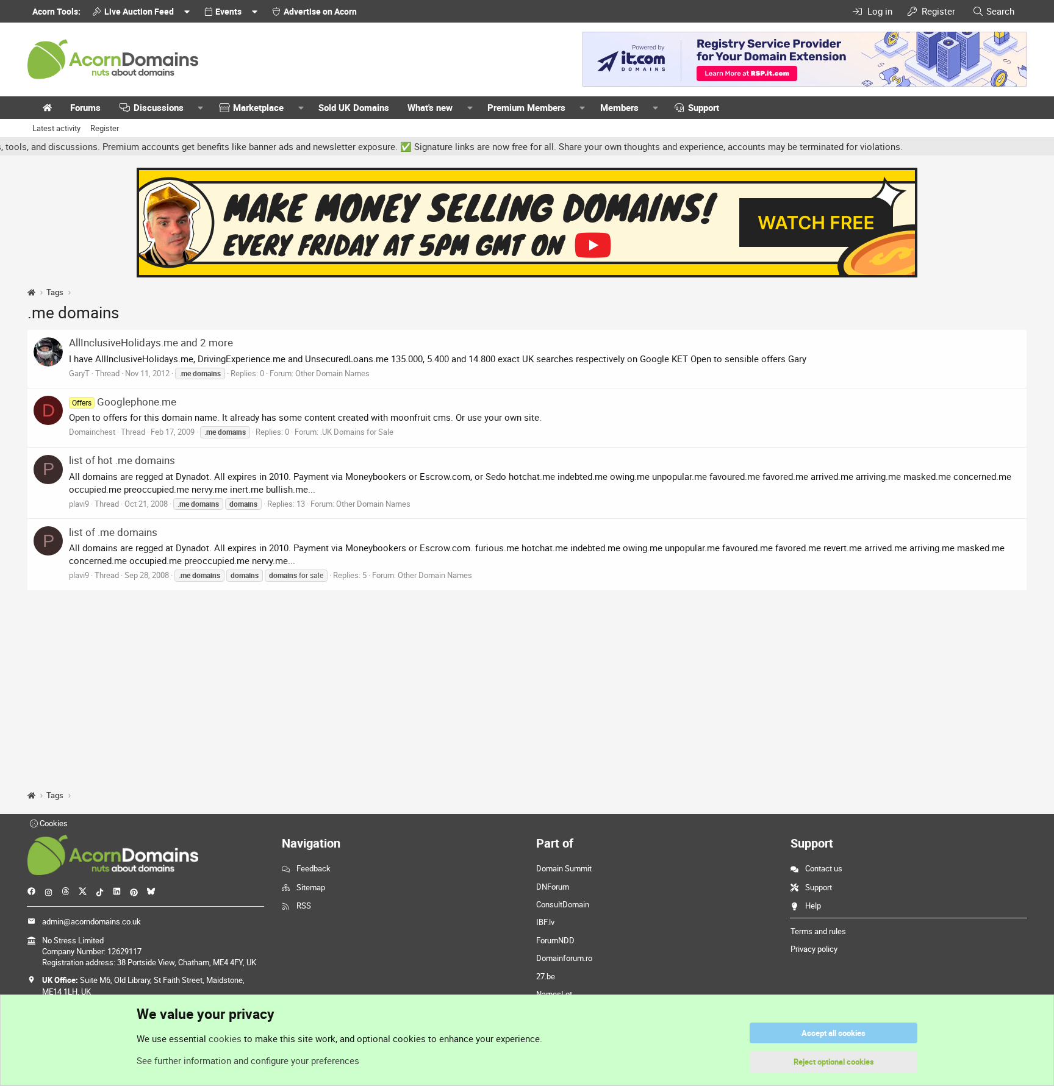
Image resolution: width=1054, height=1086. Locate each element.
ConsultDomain (562, 904)
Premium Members (526, 107)
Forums (85, 107)
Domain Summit (564, 868)
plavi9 (79, 503)
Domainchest (92, 431)
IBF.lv (545, 921)
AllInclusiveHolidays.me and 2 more (151, 342)
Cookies (53, 823)
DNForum (552, 886)
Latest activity (56, 128)
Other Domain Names (332, 373)
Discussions (159, 107)
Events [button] (228, 11)
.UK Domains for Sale (356, 431)
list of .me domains (113, 532)
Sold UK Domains (353, 107)
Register (104, 128)
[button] (200, 107)
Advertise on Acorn (320, 11)
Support (703, 107)
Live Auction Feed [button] (139, 11)
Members (619, 107)
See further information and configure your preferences (248, 1060)
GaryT (79, 373)
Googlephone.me (124, 402)
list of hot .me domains (122, 460)
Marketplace (258, 107)
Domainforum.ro (564, 957)
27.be (545, 976)
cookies (225, 1038)
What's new (430, 107)
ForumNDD (555, 940)
